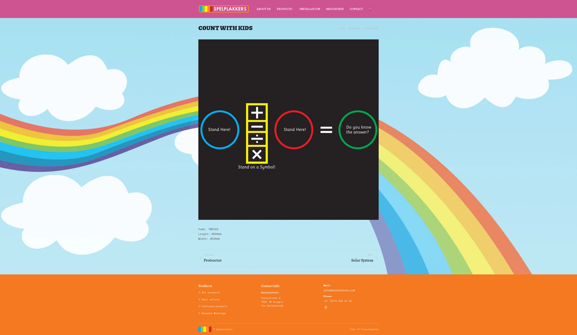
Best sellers (211, 299)
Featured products (214, 306)
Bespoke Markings (214, 313)
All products (211, 292)
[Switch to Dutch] (370, 9)
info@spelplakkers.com (339, 290)
